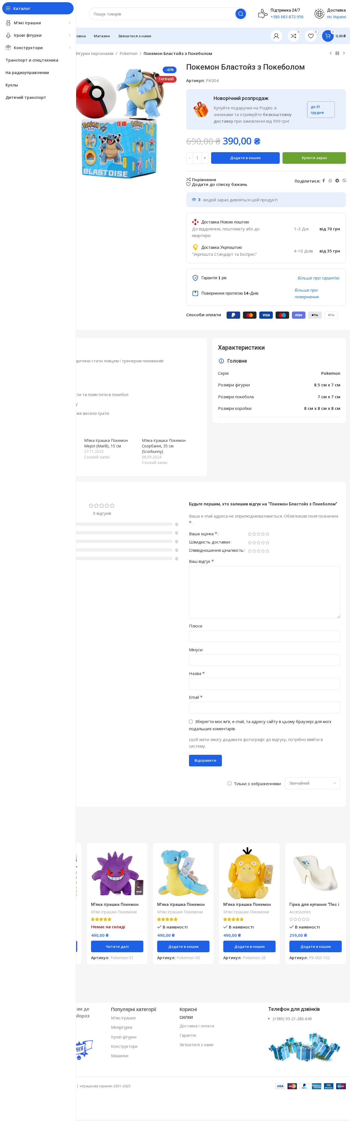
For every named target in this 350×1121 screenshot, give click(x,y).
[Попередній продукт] (330, 53)
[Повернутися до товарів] (337, 53)
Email (196, 697)
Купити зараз (314, 157)
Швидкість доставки (209, 542)
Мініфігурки (121, 1027)
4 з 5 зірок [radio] (263, 534)
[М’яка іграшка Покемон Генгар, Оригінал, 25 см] (117, 873)
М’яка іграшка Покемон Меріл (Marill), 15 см (106, 443)
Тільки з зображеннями (257, 783)
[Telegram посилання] (337, 180)
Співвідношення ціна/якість (216, 550)
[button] (183, 946)
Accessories (300, 911)
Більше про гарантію (318, 278)
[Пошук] (240, 14)
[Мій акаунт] (276, 35)
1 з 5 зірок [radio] (250, 534)
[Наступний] (344, 53)
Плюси (195, 626)
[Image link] (305, 1044)
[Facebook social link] (323, 180)
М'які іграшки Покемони (114, 911)
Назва (197, 673)
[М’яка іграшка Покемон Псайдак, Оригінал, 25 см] (249, 873)
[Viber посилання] (344, 180)
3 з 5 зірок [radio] (258, 534)
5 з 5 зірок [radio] (267, 534)
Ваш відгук (201, 561)
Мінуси (196, 649)
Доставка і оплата (197, 1025)
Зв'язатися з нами (196, 1044)
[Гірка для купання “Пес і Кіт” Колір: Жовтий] (315, 873)
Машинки (119, 1055)
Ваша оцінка (203, 534)
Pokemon (129, 53)
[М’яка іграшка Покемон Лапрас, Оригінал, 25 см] (183, 873)
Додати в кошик (245, 157)
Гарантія (188, 1035)
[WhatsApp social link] (330, 180)
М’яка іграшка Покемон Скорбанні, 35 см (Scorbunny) (164, 446)
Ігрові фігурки (123, 1037)
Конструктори (124, 1046)
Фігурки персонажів (94, 53)
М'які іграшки (123, 1017)
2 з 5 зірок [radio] (254, 534)
